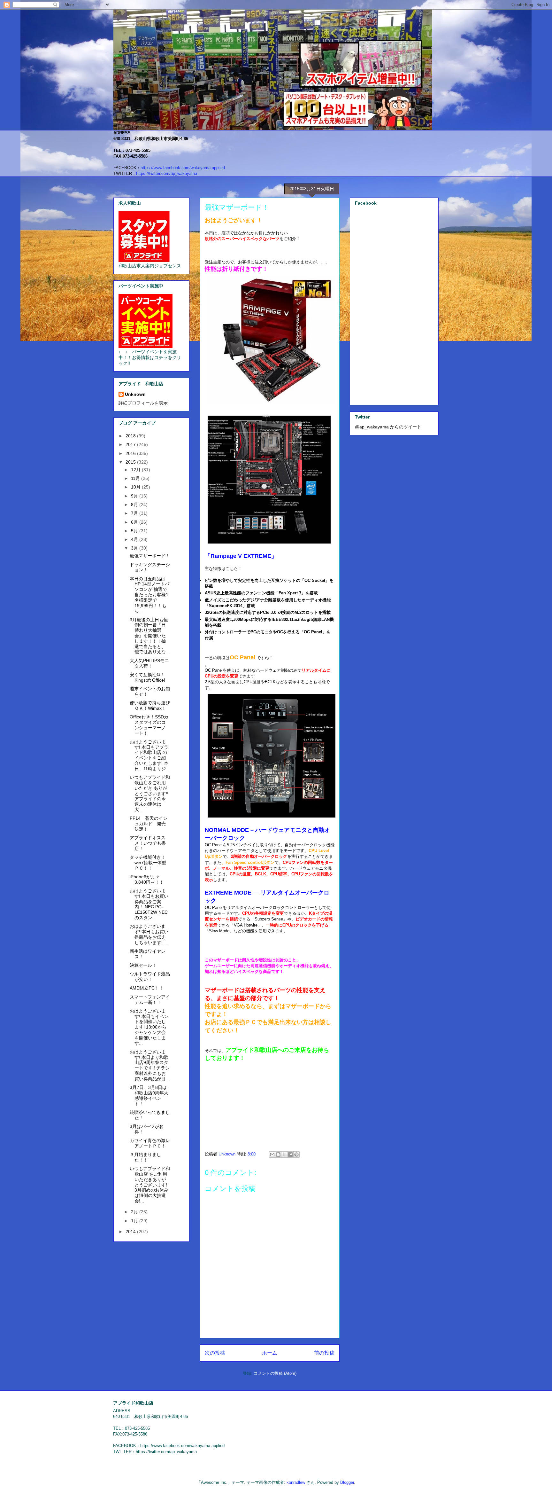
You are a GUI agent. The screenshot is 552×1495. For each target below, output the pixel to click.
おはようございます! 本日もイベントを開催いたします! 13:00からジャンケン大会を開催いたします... (149, 1027)
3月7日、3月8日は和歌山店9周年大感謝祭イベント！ (149, 1095)
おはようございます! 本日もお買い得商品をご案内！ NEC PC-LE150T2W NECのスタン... (149, 904)
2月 (135, 1211)
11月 (136, 478)
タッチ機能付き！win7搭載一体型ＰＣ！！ (148, 863)
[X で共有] (284, 1154)
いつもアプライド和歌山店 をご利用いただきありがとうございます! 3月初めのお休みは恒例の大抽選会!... (150, 1184)
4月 (135, 539)
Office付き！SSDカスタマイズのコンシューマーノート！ (149, 724)
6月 (135, 522)
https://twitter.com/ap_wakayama (166, 173)
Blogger (347, 1482)
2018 (131, 435)
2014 (131, 1231)
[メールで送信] (272, 1154)
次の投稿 (215, 1353)
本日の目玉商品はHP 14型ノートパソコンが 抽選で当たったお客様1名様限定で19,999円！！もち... (149, 595)
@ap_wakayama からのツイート (388, 426)
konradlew (296, 1482)
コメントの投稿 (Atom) (275, 1373)
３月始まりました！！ (145, 1157)
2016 (131, 453)
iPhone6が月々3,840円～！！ (147, 879)
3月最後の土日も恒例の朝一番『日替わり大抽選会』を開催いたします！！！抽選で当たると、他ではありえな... (150, 635)
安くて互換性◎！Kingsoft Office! (147, 677)
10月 (136, 486)
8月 (135, 504)
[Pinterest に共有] (296, 1154)
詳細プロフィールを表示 (143, 402)
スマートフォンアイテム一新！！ (150, 999)
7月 (135, 513)
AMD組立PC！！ (147, 987)
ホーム (269, 1353)
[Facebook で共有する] (290, 1154)
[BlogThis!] (278, 1154)
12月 (136, 469)
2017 (131, 444)
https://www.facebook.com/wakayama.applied (183, 167)
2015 (131, 462)
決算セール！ (143, 965)
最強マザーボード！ (150, 555)
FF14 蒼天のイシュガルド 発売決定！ (148, 824)
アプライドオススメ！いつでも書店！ (148, 843)
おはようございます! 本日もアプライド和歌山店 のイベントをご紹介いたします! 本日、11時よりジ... (150, 755)
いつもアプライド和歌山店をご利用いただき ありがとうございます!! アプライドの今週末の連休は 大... (150, 793)
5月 (135, 530)
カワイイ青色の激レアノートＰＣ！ (150, 1143)
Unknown (135, 394)
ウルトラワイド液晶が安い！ (150, 976)
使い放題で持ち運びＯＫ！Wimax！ (150, 705)
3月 (135, 548)
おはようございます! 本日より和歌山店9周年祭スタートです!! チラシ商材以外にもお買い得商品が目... (150, 1065)
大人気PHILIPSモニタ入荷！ (149, 663)
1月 (135, 1220)
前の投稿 (324, 1353)
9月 (135, 495)
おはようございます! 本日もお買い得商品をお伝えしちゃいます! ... (149, 934)
